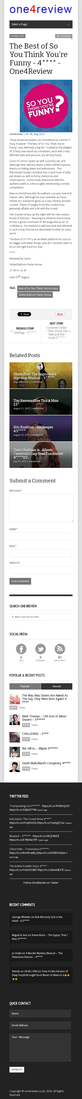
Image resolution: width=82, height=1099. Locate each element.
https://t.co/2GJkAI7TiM (22, 809)
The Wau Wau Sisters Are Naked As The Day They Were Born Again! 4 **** (45, 699)
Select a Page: (19, 24)
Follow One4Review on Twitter (41, 882)
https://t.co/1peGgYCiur (51, 822)
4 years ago (42, 810)
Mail (13, 546)
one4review (16, 134)
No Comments (64, 36)
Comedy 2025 (17, 36)
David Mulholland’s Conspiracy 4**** (46, 763)
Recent (57, 686)
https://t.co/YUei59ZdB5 (23, 870)
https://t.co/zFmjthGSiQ (23, 822)
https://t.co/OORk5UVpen (51, 852)
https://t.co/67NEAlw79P (23, 839)
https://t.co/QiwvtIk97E (50, 870)
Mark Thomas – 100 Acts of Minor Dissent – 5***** (44, 718)
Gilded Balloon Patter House (35, 294)
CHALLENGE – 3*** (35, 733)
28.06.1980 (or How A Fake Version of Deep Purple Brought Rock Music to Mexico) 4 (40, 973)
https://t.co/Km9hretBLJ (22, 852)
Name (13, 529)
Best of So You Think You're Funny (38, 288)
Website (14, 562)
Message (15, 490)
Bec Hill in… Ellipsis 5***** (40, 748)
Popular (25, 686)
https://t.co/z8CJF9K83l (46, 836)
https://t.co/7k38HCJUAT (56, 806)
